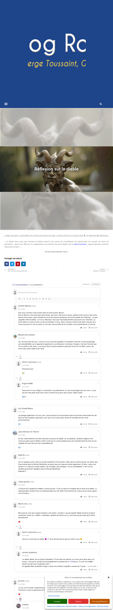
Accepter (57, 601)
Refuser (78, 601)
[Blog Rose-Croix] (56, 50)
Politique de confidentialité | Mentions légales (62, 606)
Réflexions (104, 235)
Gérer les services (54, 596)
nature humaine (79, 244)
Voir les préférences (99, 601)
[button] (108, 577)
